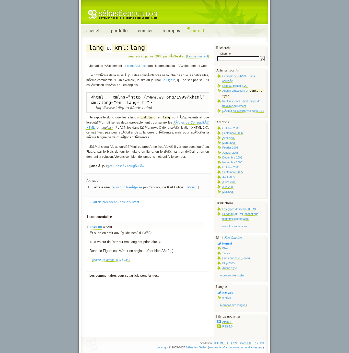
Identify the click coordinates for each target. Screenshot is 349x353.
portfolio (119, 30)
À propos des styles (232, 275)
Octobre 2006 (230, 128)
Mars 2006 (229, 142)
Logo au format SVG (235, 85)
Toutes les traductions (233, 226)
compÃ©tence (137, 66)
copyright (162, 347)
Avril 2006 (228, 137)
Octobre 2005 (230, 167)
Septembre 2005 (232, 172)
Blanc (225, 248)
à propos (171, 30)
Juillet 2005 (229, 182)
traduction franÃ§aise (126, 187)
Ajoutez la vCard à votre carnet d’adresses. (236, 347)
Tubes (226, 253)
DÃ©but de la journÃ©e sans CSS (243, 110)
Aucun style (229, 268)
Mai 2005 (228, 191)
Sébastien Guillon (196, 347)
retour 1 (192, 187)
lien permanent (197, 56)
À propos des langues (233, 305)
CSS (234, 343)
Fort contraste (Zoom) (236, 258)
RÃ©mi (96, 226)
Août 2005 (228, 177)
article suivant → (131, 202)
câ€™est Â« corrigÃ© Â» (126, 166)
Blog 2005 (228, 263)
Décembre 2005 (232, 157)
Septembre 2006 (232, 133)
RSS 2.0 (227, 326)
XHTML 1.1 (221, 343)
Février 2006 (230, 147)
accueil (93, 30)
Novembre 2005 (232, 162)
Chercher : (226, 53)
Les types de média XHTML (239, 209)
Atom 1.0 (227, 321)
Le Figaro (168, 80)
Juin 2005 (228, 186)
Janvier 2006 (230, 152)
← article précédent (103, 202)
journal (197, 30)
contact (145, 30)
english (226, 297)
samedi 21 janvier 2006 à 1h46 (111, 259)
